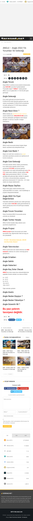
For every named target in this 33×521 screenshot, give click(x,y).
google (24, 154)
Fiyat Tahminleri (27, 54)
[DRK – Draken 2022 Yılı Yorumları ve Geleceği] (9, 361)
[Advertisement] (16, 20)
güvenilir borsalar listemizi (19, 114)
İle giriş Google (24, 388)
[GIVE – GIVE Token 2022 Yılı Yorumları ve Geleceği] (9, 344)
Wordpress (24, 517)
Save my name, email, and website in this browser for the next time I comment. (16, 422)
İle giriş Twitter (17, 391)
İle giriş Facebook (11, 388)
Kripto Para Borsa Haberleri (15, 517)
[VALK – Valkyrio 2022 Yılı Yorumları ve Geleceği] (23, 361)
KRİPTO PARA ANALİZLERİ (16, 511)
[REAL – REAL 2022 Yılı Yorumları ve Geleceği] (23, 344)
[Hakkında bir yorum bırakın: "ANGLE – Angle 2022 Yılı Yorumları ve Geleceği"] (9, 75)
